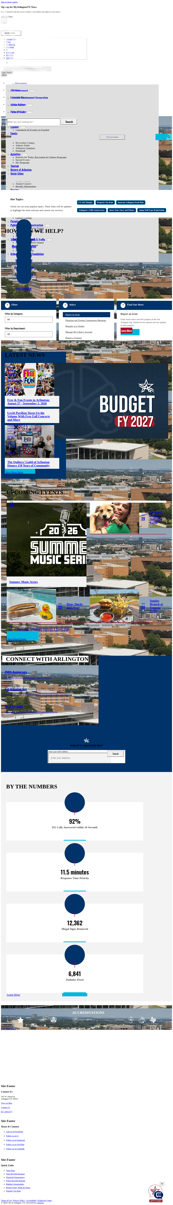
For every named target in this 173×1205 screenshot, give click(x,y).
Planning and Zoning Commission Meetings (85, 320)
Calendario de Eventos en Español (32, 130)
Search (4, 119)
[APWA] (53, 1020)
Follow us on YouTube (15, 1144)
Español (14, 127)
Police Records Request (15, 1181)
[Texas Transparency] (20, 1020)
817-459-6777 (6, 1112)
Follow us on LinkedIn (15, 1149)
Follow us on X (12, 1136)
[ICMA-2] (119, 1020)
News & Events (19, 111)
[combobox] (27, 68)
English (27, 63)
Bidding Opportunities (15, 1184)
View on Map (6, 1103)
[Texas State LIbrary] (64, 1020)
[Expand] (30, 82)
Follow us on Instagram (15, 1140)
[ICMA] (108, 1020)
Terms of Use (6, 1200)
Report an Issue (72, 314)
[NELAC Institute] (130, 1020)
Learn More (126, 330)
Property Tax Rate (13, 1191)
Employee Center (45, 1200)
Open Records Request (15, 1174)
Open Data (10, 1170)
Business (16, 90)
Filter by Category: (14, 313)
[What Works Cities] (97, 1020)
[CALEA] (31, 1020)
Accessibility (31, 1200)
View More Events (16, 639)
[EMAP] (42, 1020)
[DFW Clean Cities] (141, 1020)
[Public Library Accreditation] (152, 1020)
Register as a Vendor (74, 326)
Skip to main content (9, 2)
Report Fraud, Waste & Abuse (18, 1188)
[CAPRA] (86, 1020)
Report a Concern (73, 338)
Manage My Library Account (78, 332)
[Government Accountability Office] (75, 1020)
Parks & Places (19, 104)
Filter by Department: (15, 328)
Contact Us (5, 1107)
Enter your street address (58, 752)
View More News (14, 472)
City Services (18, 97)
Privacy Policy (19, 1200)
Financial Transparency (15, 1177)
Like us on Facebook (14, 1132)
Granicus (40, 1203)
